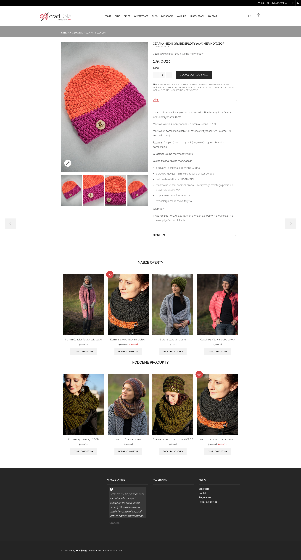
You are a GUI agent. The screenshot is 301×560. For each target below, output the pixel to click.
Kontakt (212, 16)
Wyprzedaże (141, 16)
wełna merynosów (187, 90)
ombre (216, 87)
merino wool (204, 87)
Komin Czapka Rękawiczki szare (83, 339)
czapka (193, 84)
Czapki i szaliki (96, 33)
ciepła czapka (180, 84)
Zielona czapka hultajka (173, 339)
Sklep (127, 16)
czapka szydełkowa (209, 84)
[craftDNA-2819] (71, 190)
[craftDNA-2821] (115, 190)
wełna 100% (168, 90)
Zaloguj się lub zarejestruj (272, 3)
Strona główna (72, 33)
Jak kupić (181, 16)
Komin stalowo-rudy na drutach (128, 339)
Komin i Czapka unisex (128, 439)
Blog (155, 16)
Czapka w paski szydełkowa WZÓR (173, 439)
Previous (10, 223)
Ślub (117, 16)
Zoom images (67, 163)
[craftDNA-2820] (93, 190)
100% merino (165, 84)
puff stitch (227, 87)
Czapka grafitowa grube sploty (217, 339)
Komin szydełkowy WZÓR (83, 439)
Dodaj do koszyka (194, 74)
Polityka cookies (208, 501)
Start (108, 16)
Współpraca (197, 16)
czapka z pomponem (176, 87)
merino (192, 87)
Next (290, 223)
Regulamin (205, 497)
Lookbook (167, 16)
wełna (157, 90)
